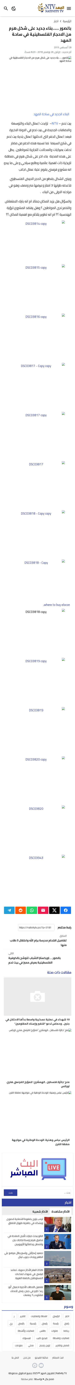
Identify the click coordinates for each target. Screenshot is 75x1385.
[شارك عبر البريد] (43, 910)
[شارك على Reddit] (20, 910)
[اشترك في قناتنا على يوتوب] (41, 1365)
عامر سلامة (27, 1379)
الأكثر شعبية (40, 1211)
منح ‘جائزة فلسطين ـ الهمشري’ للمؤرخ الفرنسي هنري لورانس (38, 1084)
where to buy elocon (57, 605)
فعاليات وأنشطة (26, 1330)
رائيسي (21, 1323)
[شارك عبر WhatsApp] (31, 910)
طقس (43, 1330)
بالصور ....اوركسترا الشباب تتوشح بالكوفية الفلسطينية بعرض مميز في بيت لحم (34, 958)
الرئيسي (56, 1316)
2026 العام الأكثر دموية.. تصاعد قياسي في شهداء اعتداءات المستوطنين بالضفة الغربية (27, 1274)
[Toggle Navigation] (69, 8)
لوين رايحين (44, 1345)
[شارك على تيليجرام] (9, 910)
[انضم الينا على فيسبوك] (34, 1365)
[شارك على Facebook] (65, 910)
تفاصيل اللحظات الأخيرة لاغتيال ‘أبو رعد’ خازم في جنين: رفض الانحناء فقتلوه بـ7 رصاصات (25, 1291)
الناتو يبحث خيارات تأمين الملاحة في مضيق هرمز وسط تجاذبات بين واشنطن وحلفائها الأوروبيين (25, 1240)
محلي (31, 1345)
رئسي (66, 1323)
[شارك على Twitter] (54, 910)
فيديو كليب (41, 1338)
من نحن (27, 1357)
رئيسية (33, 1323)
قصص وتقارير (62, 1345)
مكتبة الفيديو (41, 1357)
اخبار (56, 21)
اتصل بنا (15, 1357)
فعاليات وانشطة (61, 1338)
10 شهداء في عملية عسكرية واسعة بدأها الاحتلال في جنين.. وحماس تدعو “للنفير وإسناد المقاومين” (37, 1021)
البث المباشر (58, 1357)
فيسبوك (26, 1338)
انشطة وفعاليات (39, 1316)
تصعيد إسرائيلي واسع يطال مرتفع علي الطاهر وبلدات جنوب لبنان (23, 1255)
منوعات (19, 1345)
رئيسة (56, 1323)
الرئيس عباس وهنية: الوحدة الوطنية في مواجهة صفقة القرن (41, 1142)
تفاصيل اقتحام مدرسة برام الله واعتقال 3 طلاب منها (38, 941)
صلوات (54, 1330)
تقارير (22, 1316)
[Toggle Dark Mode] (14, 8)
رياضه (66, 1330)
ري (11, 1323)
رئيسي (45, 1323)
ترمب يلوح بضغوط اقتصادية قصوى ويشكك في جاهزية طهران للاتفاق (24, 1221)
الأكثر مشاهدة (61, 1211)
